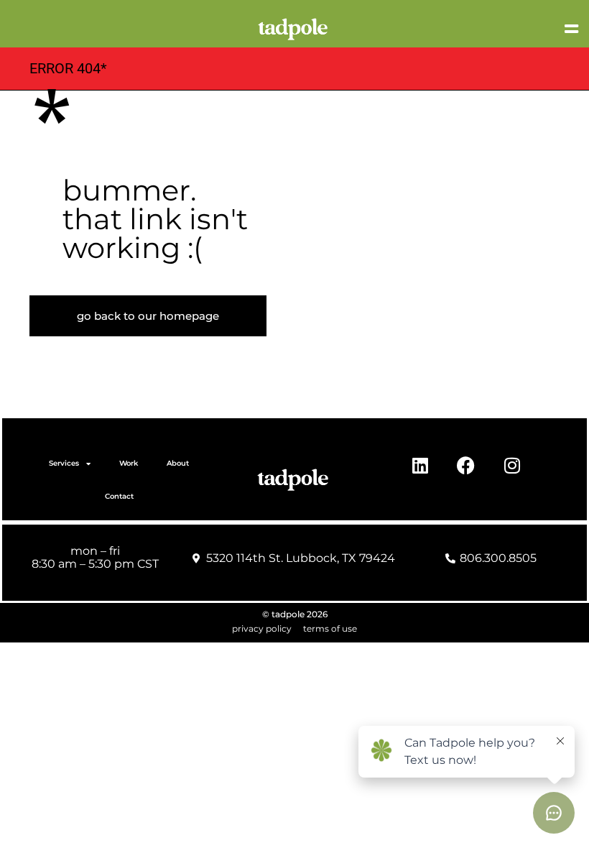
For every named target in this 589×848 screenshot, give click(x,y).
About (178, 463)
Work (128, 463)
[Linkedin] (420, 465)
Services (64, 463)
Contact (119, 496)
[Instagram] (512, 465)
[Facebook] (466, 465)
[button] (467, 29)
